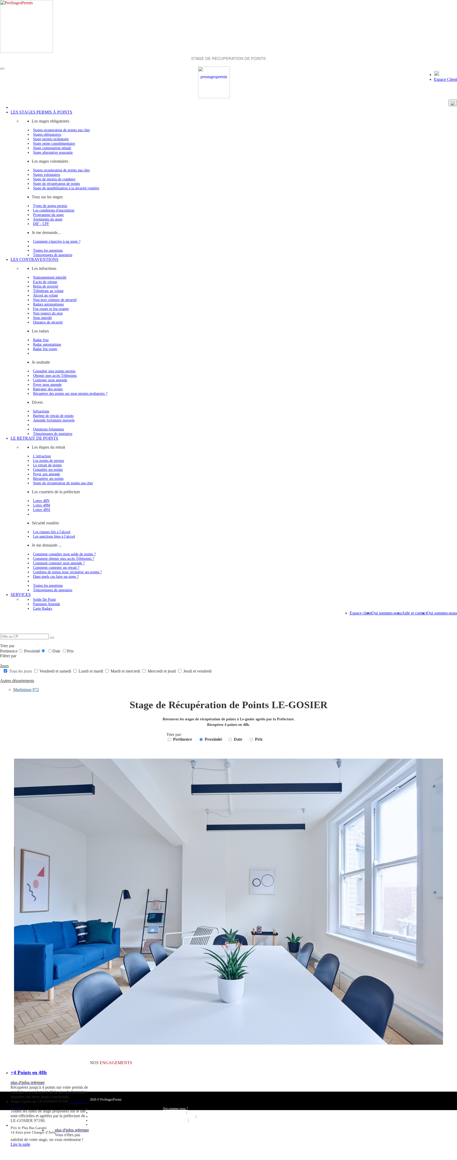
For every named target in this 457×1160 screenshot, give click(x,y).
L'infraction (42, 456)
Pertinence (8, 651)
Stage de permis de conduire (54, 179)
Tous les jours (20, 671)
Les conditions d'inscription (53, 210)
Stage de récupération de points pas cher (63, 483)
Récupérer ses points (48, 478)
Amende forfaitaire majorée (54, 420)
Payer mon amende (47, 384)
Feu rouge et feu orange (51, 309)
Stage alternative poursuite (53, 152)
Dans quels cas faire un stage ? (56, 576)
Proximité (32, 651)
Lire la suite (20, 1144)
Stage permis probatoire (51, 139)
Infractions (41, 411)
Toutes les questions (48, 250)
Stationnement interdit (49, 277)
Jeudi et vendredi (197, 671)
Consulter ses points (48, 469)
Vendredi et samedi (55, 671)
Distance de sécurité (48, 322)
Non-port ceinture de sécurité (55, 300)
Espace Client (445, 79)
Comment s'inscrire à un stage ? (56, 241)
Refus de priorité (45, 286)
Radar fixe (41, 340)
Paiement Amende (46, 604)
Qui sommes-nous (442, 613)
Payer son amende (46, 474)
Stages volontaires (46, 174)
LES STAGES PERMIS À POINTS (41, 112)
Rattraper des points (48, 389)
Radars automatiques (48, 304)
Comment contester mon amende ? (59, 563)
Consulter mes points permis (54, 371)
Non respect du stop (48, 313)
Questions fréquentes (48, 429)
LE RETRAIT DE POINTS (34, 438)
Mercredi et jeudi (162, 671)
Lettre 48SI (41, 510)
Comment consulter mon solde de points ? (64, 554)
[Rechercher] (52, 637)
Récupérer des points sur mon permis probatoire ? (70, 393)
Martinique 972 (26, 689)
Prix (70, 651)
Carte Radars (42, 608)
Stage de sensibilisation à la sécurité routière (66, 188)
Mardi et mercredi (125, 671)
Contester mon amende (50, 380)
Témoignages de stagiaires (52, 255)
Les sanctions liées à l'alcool (54, 536)
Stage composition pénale (52, 148)
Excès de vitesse (45, 282)
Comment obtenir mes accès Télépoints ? (63, 558)
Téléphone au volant (48, 291)
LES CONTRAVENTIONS (34, 259)
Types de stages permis (50, 206)
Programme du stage (48, 215)
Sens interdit (42, 318)
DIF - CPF (41, 224)
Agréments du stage (47, 219)
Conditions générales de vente (175, 1116)
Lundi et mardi (90, 671)
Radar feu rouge (45, 349)
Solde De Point (44, 599)
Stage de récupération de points (56, 183)
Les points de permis (48, 460)
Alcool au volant (45, 295)
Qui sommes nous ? (175, 1108)
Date (56, 651)
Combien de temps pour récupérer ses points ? (67, 572)
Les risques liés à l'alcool (51, 532)
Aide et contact (414, 613)
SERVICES (21, 594)
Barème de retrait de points (53, 416)
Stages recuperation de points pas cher (61, 130)
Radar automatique (47, 344)
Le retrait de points (47, 465)
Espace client (361, 613)
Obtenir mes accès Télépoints (55, 375)
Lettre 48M (41, 505)
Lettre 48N (41, 501)
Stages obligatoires (47, 134)
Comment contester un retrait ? (56, 567)
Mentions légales (175, 1120)
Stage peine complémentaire (54, 143)
